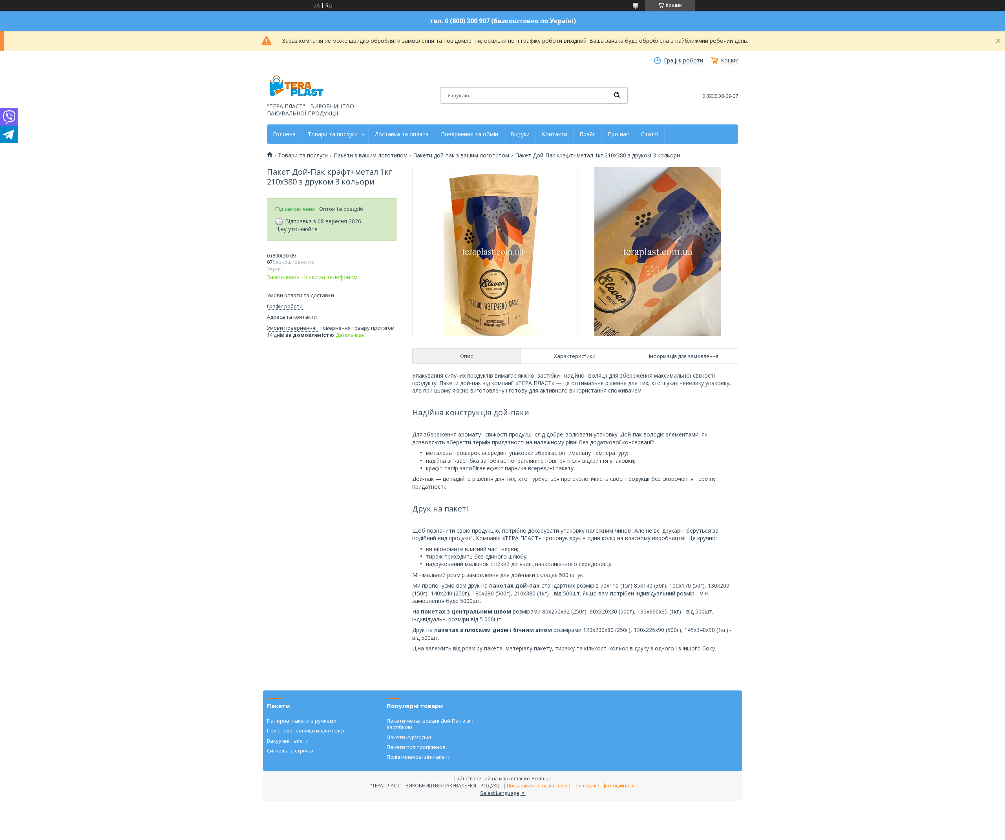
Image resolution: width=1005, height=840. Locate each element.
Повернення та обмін (469, 134)
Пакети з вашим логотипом (370, 155)
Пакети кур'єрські (409, 737)
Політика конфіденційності (603, 785)
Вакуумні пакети (288, 740)
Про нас (618, 134)
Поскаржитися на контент (537, 785)
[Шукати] (617, 95)
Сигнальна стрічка (290, 750)
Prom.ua (542, 778)
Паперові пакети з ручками (301, 720)
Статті (649, 134)
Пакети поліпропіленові (417, 747)
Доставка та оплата (402, 134)
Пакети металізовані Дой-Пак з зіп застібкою (430, 723)
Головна (284, 134)
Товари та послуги (333, 134)
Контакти (554, 134)
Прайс (587, 134)
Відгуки (520, 134)
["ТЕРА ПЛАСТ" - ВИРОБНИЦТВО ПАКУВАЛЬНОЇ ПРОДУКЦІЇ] (296, 86)
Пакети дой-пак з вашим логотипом (461, 155)
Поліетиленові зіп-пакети (419, 756)
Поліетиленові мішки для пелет (306, 730)
